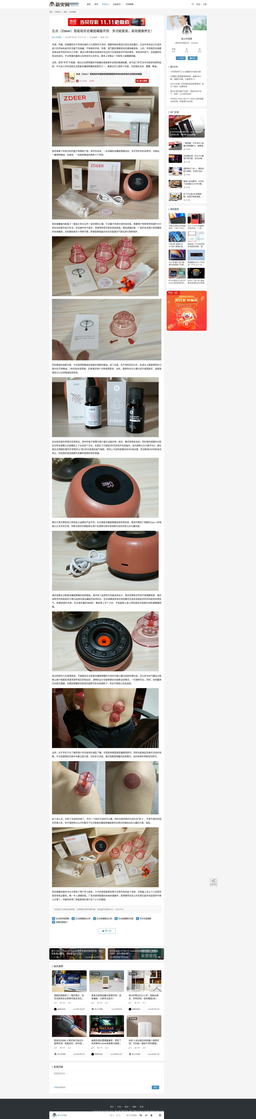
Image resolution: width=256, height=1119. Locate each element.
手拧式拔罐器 (145, 918)
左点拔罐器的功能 (125, 918)
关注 (181, 58)
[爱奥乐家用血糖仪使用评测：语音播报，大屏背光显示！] (106, 981)
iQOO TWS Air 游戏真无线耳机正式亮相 (196, 281)
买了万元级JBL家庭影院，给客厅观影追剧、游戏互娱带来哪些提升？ (193, 196)
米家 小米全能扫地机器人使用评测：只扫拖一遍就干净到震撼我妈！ (144, 1042)
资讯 (96, 4)
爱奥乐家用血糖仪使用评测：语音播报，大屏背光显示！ (106, 997)
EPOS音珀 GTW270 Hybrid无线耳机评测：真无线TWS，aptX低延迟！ (177, 281)
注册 (205, 4)
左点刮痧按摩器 (62, 918)
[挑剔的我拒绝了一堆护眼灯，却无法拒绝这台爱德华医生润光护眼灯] (69, 981)
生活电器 (93, 37)
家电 (141, 1107)
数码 (127, 1107)
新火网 (118, 1111)
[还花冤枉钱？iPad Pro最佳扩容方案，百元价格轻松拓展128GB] (175, 159)
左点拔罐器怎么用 (104, 918)
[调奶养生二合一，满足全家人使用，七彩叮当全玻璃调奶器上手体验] (175, 171)
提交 (155, 1087)
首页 (89, 4)
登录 (198, 4)
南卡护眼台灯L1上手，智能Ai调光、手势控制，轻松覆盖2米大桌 (143, 997)
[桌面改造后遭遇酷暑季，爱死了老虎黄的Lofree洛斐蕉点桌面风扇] (106, 1026)
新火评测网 (56, 37)
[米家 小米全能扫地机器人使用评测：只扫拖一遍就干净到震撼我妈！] (144, 1026)
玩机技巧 (117, 4)
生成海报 (133, 1115)
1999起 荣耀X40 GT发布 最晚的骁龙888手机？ (177, 245)
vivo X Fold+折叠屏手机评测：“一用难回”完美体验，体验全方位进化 (196, 227)
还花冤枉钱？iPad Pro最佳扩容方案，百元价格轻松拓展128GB (193, 158)
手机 (119, 1107)
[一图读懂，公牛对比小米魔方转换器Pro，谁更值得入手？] (175, 146)
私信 (193, 58)
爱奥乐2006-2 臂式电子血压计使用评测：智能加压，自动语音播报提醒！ (69, 1042)
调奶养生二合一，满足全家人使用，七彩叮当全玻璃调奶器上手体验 (193, 171)
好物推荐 (130, 4)
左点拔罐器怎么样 (82, 918)
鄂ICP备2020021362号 (139, 1111)
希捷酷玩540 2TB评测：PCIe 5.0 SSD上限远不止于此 (196, 263)
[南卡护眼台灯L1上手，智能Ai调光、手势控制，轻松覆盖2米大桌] (144, 981)
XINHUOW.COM (156, 1111)
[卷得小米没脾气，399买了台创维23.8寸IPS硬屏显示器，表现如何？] (175, 184)
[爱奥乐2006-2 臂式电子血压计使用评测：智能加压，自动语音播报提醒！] (69, 1026)
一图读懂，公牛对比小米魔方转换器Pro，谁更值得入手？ (193, 145)
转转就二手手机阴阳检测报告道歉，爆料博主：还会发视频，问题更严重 (196, 245)
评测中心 (105, 4)
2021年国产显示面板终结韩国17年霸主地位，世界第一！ (177, 263)
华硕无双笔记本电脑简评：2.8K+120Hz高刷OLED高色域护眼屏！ (177, 227)
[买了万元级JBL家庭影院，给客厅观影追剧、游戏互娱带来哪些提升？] (175, 197)
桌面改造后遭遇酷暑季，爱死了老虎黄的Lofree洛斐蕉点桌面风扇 (106, 1042)
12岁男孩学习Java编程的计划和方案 (185, 71)
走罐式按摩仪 (61, 922)
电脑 (134, 1107)
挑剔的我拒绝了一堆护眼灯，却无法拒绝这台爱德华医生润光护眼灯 (69, 997)
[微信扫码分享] (140, 1115)
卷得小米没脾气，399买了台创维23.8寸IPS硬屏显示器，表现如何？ (193, 184)
